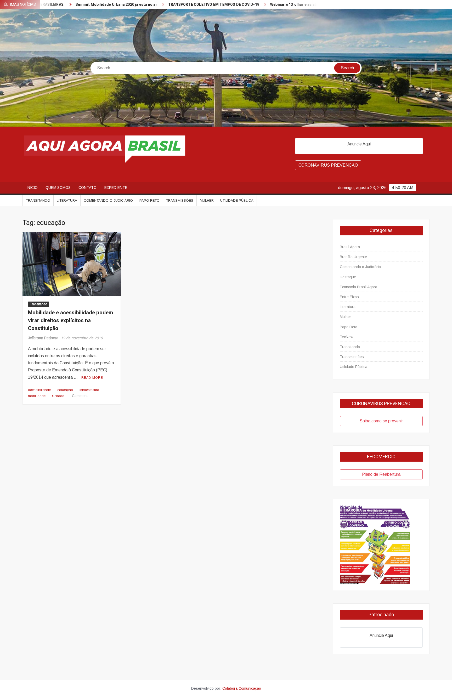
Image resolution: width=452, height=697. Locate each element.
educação (65, 390)
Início (32, 187)
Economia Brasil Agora (358, 287)
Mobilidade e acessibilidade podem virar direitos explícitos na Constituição (70, 320)
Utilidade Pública (236, 200)
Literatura (67, 200)
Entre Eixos (349, 297)
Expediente (115, 187)
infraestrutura (89, 390)
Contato (87, 187)
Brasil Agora (350, 247)
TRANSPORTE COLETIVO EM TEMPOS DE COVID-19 (178, 4)
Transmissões (179, 200)
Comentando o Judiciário (108, 200)
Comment (80, 396)
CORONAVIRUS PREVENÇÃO (328, 165)
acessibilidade (39, 390)
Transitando (38, 200)
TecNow (346, 337)
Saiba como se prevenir (381, 421)
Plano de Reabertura (381, 474)
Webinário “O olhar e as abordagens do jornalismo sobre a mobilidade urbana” (305, 4)
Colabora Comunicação (241, 688)
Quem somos (58, 187)
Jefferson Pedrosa (43, 338)
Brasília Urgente (353, 257)
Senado (58, 396)
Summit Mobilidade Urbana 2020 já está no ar (81, 4)
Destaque (348, 277)
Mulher (207, 200)
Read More (92, 377)
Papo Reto (149, 200)
